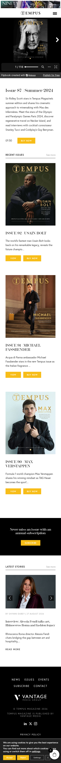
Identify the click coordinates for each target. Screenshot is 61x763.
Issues (29, 679)
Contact (40, 686)
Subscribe (30, 543)
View (13, 258)
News (16, 679)
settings (36, 751)
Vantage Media (30, 716)
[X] (30, 724)
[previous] (10, 598)
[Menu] (55, 13)
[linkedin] (25, 724)
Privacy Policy (30, 734)
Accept (9, 757)
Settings (37, 757)
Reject (23, 757)
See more (50, 154)
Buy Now (26, 140)
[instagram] (35, 724)
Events (43, 679)
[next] (51, 598)
